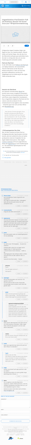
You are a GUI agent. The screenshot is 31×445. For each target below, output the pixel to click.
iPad (14, 162)
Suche (22, 2)
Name (2, 409)
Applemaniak (7, 218)
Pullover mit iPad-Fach (21, 65)
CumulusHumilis (8, 210)
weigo (5, 367)
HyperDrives (11, 143)
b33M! (5, 242)
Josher (5, 232)
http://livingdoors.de (9, 390)
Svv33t (5, 343)
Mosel (20, 91)
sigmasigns (6, 277)
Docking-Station (8, 162)
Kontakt (29, 2)
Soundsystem (19, 162)
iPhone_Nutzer (7, 195)
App (26, 2)
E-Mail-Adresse (4, 414)
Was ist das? (23, 152)
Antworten (25, 228)
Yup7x (6, 353)
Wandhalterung (9, 106)
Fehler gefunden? (7, 157)
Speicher (25, 162)
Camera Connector (7, 142)
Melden (18, 228)
